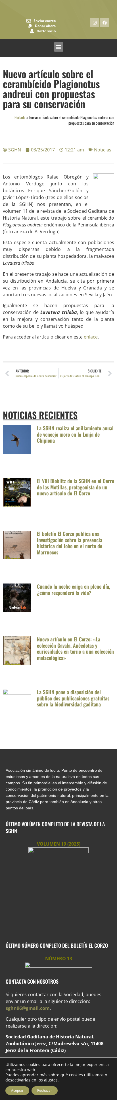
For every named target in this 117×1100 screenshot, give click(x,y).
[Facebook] (104, 22)
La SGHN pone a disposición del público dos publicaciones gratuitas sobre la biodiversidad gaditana (73, 698)
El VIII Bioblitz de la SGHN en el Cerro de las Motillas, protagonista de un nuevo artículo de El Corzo (75, 487)
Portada (20, 117)
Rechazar (44, 1090)
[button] (58, 47)
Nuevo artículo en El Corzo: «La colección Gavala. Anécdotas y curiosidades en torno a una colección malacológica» (75, 648)
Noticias (102, 150)
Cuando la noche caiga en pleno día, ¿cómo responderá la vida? (73, 589)
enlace (91, 337)
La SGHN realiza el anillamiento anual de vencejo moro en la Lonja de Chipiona (75, 434)
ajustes (51, 1080)
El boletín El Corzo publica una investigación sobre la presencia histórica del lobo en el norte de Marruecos (69, 543)
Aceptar (17, 1090)
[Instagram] (94, 22)
